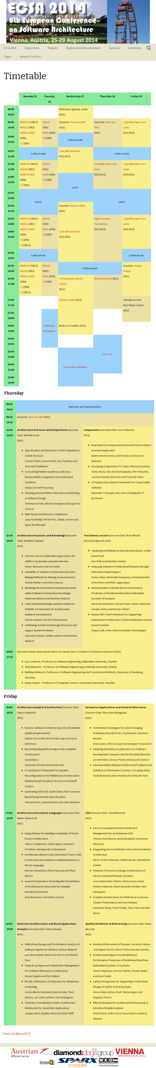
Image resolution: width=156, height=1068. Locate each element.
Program (53, 48)
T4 (44, 138)
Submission (135, 48)
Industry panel (67, 300)
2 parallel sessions (69, 151)
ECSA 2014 (10, 48)
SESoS (46, 122)
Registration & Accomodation (83, 48)
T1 (21, 143)
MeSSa (24, 127)
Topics (8, 56)
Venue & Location (30, 56)
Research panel (103, 278)
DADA (46, 132)
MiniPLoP (25, 122)
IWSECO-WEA (27, 132)
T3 (21, 245)
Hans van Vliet (36, 417)
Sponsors (114, 48)
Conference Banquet (75, 367)
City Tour (107, 354)
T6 (44, 234)
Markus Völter (78, 205)
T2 (21, 240)
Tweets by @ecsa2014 (16, 1033)
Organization (31, 48)
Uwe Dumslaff (77, 122)
